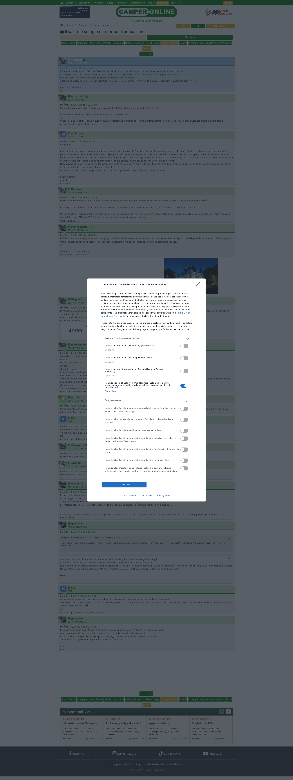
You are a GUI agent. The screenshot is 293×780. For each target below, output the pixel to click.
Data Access (146, 495)
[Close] (199, 285)
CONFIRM (124, 484)
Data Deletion (129, 495)
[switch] (184, 346)
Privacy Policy (163, 495)
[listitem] (146, 339)
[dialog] (146, 390)
